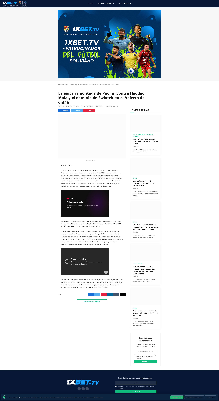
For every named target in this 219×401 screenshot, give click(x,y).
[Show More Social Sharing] (97, 110)
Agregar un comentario (92, 301)
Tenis (71, 84)
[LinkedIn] (52, 178)
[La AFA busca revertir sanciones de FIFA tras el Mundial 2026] (145, 166)
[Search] (215, 4)
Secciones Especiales (106, 3)
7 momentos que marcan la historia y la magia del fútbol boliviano (145, 313)
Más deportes (66, 84)
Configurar (210, 397)
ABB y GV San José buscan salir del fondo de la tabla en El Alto (145, 141)
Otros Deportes (125, 3)
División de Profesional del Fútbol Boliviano (143, 135)
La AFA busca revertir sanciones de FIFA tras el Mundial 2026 (143, 183)
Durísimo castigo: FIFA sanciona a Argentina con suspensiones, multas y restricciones (144, 270)
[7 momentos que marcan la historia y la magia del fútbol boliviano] (145, 296)
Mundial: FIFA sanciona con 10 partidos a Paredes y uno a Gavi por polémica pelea (146, 227)
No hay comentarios (87, 106)
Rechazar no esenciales (194, 397)
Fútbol (90, 3)
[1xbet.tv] (15, 3)
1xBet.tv (60, 84)
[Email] (52, 185)
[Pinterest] (52, 181)
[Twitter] (52, 174)
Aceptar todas (177, 397)
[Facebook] (52, 170)
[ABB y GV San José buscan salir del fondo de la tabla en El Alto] (145, 123)
